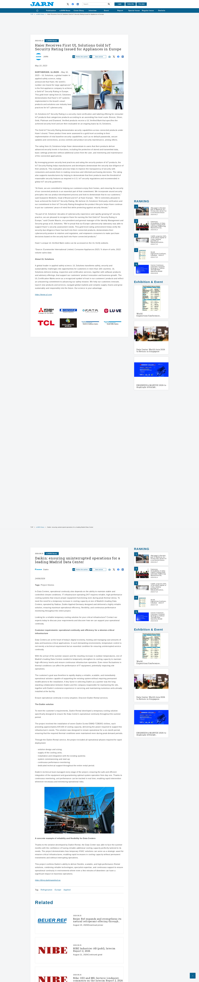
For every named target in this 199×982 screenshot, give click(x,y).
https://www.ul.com (43, 295)
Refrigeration (46, 890)
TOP (31, 14)
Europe (58, 890)
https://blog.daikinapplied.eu (48, 880)
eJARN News (40, 14)
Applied (67, 890)
